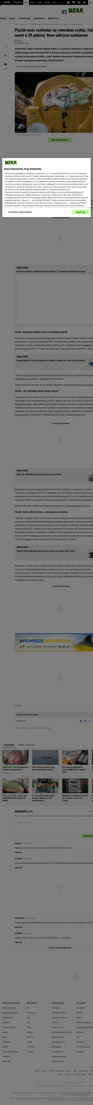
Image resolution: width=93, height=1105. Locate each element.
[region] (46, 187)
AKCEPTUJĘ (80, 212)
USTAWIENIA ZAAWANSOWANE (20, 212)
